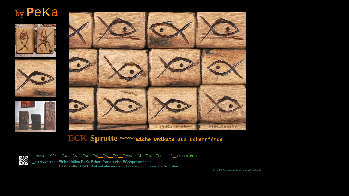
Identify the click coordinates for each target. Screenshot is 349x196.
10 (159, 155)
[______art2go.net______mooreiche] (23, 167)
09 (149, 155)
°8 (139, 155)
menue (40, 155)
